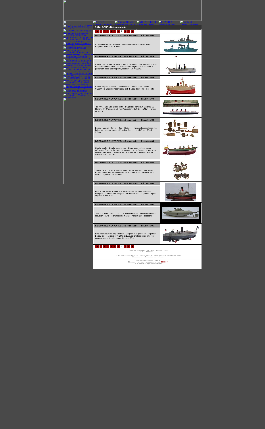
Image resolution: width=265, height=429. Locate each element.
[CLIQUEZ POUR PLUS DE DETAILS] (180, 43)
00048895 (164, 262)
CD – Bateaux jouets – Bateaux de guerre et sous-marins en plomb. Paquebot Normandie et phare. (123, 45)
